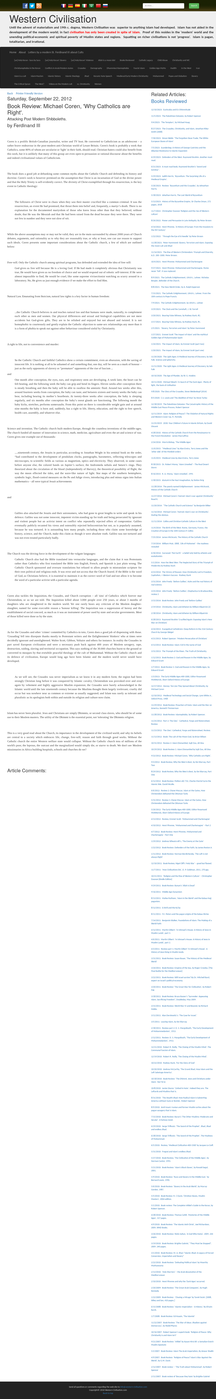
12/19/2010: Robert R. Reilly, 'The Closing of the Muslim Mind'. (179, 1057)
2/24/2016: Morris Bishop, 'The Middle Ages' (171, 442)
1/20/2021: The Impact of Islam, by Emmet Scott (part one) (177, 350)
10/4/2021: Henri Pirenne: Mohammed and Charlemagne (176, 262)
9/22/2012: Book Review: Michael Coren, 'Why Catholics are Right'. (181, 756)
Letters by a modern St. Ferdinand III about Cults (55, 52)
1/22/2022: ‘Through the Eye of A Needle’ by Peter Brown (177, 236)
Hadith (173, 68)
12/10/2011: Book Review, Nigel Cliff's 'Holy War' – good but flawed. (181, 863)
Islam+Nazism (37, 76)
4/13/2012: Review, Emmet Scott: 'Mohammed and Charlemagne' (180, 819)
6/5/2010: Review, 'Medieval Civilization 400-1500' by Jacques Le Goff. (182, 1145)
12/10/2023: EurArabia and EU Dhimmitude (170, 110)
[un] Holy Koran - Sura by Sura (27, 60)
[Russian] (105, 5)
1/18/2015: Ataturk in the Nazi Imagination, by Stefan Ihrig (177, 480)
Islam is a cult (20, 76)
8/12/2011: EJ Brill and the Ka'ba (165, 908)
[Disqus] (74, 814)
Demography (96, 68)
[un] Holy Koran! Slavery (55, 60)
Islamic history (54, 76)
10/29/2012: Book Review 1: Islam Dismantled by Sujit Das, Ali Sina (181, 749)
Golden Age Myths (157, 68)
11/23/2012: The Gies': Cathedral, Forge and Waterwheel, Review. (181, 730)
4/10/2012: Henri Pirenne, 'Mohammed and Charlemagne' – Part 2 (181, 825)
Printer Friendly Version (30, 93)
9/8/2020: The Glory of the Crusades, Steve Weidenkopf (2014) (179, 391)
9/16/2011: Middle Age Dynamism (166, 892)
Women (98, 84)
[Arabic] (91, 5)
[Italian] (84, 5)
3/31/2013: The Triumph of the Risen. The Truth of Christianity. (179, 651)
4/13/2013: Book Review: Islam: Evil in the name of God (176, 645)
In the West (186, 68)
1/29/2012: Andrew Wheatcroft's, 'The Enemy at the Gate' (177, 841)
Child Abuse (162, 60)
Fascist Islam (139, 68)
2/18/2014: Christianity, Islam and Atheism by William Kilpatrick (179, 613)
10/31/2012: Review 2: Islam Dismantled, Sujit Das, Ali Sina (177, 743)
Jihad (86, 76)
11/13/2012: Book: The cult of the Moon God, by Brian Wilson (178, 737)
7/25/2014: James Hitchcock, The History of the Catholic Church (179, 537)
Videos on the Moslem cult (60, 84)
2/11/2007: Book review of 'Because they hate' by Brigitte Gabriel (180, 1376)
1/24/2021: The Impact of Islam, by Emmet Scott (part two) (177, 344)
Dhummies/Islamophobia (118, 68)
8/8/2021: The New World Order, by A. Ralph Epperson (175, 287)
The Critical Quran (22, 84)
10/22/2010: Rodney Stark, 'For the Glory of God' (173, 1063)
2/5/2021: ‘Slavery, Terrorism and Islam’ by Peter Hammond (178, 328)
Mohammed (158, 76)
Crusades (82, 68)
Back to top (108, 1393)
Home (12, 52)
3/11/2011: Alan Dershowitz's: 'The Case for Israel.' (174, 1015)
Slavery (194, 76)
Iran (198, 68)
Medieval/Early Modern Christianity (132, 76)
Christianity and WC (181, 60)
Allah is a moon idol (106, 60)
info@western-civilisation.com (133, 1387)
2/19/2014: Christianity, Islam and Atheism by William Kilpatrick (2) (180, 607)
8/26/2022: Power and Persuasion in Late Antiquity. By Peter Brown (181, 220)
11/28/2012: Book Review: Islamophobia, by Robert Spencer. (178, 715)
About (22, 52)
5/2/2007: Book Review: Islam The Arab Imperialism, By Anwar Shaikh (182, 1351)
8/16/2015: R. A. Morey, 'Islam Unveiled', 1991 (172, 474)
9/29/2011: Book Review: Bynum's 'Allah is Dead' (173, 886)
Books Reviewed (127, 60)
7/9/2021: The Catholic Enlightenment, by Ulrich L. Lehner (177, 303)
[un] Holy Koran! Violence (82, 60)
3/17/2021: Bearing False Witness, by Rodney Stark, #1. (176, 322)
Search (194, 6)
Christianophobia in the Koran (27, 68)
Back (10, 93)
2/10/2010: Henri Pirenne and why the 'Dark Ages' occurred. (178, 1281)
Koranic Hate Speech (103, 76)
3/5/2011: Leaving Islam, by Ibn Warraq (169, 1022)
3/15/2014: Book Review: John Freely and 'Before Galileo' (176, 601)
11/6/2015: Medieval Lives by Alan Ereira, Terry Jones (175, 458)
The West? (39, 84)
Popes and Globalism (178, 76)
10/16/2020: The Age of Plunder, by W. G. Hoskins (173, 376)
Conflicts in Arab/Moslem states (59, 68)
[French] (63, 5)
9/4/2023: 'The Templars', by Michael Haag (170, 122)
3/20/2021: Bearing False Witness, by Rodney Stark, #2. (176, 315)
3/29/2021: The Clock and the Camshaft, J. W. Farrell (174, 309)
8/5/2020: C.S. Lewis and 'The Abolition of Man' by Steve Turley (179, 398)
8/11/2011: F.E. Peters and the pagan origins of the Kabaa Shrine (180, 914)
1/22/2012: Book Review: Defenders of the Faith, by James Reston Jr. (181, 848)
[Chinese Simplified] (98, 5)
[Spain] (77, 5)
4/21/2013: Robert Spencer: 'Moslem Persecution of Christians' (179, 639)
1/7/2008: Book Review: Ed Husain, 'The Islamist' (173, 1316)
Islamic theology (72, 76)
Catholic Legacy (146, 60)
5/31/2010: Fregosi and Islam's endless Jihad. (171, 1152)
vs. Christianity (83, 84)
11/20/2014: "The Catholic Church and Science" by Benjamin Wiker (181, 505)
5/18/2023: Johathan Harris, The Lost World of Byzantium (176, 195)
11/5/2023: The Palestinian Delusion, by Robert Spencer (176, 116)
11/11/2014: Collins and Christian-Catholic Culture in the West (178, 521)
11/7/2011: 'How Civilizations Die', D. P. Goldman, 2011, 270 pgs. (180, 870)
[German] (70, 5)
